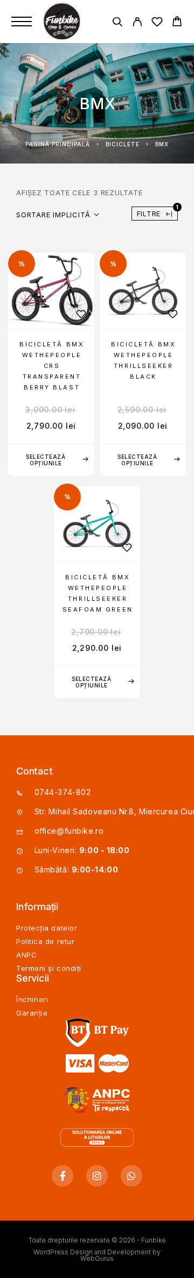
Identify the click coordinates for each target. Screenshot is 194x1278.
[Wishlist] (157, 23)
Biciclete (123, 144)
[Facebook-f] (62, 1176)
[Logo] (63, 21)
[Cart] (177, 23)
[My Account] (137, 23)
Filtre (157, 212)
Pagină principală (57, 144)
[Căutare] (117, 23)
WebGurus (97, 1258)
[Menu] (21, 21)
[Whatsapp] (131, 1176)
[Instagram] (97, 1176)
